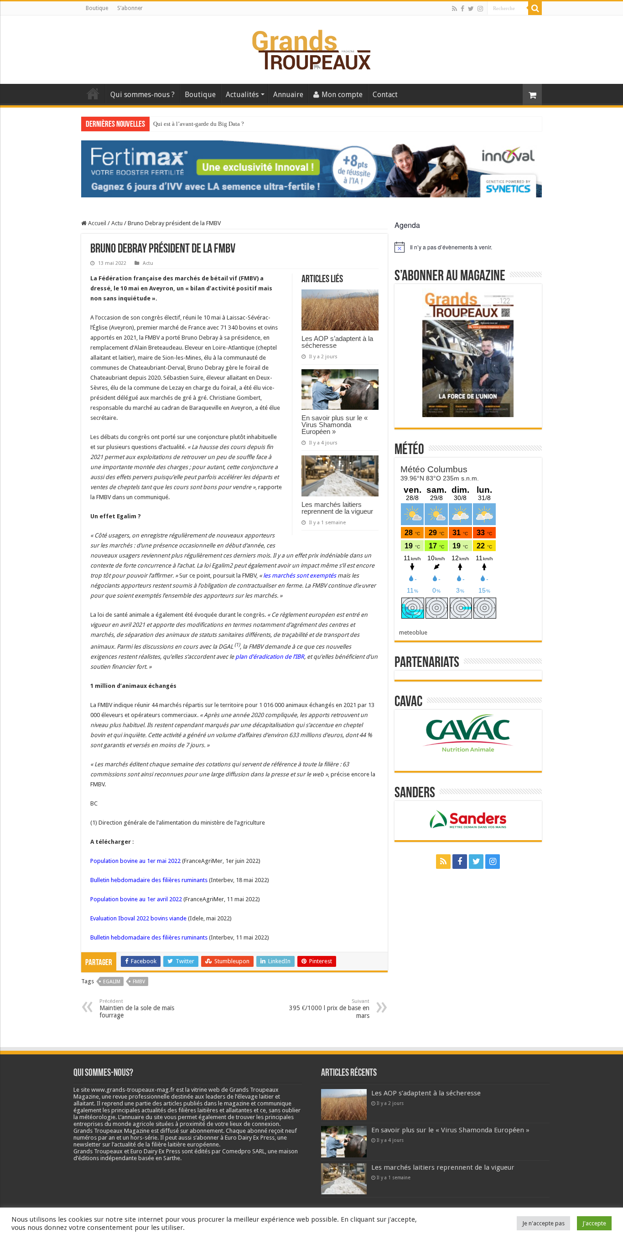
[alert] (468, 247)
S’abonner (130, 8)
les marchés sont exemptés (299, 575)
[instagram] (480, 8)
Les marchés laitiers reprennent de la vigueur (337, 508)
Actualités (242, 94)
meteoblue (413, 632)
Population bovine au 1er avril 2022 (136, 899)
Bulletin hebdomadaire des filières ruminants (149, 880)
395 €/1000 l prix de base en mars (329, 1008)
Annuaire (288, 94)
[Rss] (454, 8)
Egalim (111, 982)
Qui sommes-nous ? (142, 94)
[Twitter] (471, 8)
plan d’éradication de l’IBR (269, 656)
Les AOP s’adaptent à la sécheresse (337, 342)
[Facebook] (462, 8)
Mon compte (342, 94)
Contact (385, 94)
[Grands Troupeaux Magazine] (312, 48)
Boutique (97, 8)
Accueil (93, 93)
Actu (117, 223)
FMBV (139, 982)
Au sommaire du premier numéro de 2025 (204, 123)
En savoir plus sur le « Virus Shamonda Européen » (334, 424)
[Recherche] (535, 8)
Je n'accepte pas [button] (543, 1223)
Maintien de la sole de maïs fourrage (136, 1008)
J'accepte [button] (594, 1223)
